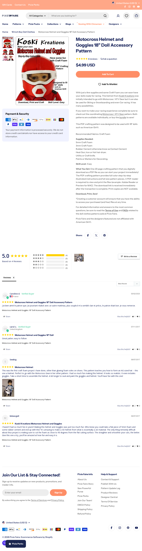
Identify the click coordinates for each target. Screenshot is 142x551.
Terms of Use (111, 210)
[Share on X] (96, 235)
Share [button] (7, 316)
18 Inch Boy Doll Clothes (23, 32)
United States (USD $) (126, 3)
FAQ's (125, 210)
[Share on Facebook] (88, 235)
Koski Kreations (126, 96)
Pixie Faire (15, 537)
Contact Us (20, 4)
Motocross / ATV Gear (113, 114)
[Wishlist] (126, 15)
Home (5, 32)
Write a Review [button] (130, 256)
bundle (122, 117)
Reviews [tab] (7, 277)
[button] (133, 316)
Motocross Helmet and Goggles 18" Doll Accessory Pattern (26, 310)
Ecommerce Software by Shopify (37, 537)
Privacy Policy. (57, 500)
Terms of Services (39, 500)
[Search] (105, 15)
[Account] (118, 15)
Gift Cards (7, 4)
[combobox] (67, 15)
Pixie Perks (33, 4)
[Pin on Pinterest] (104, 235)
